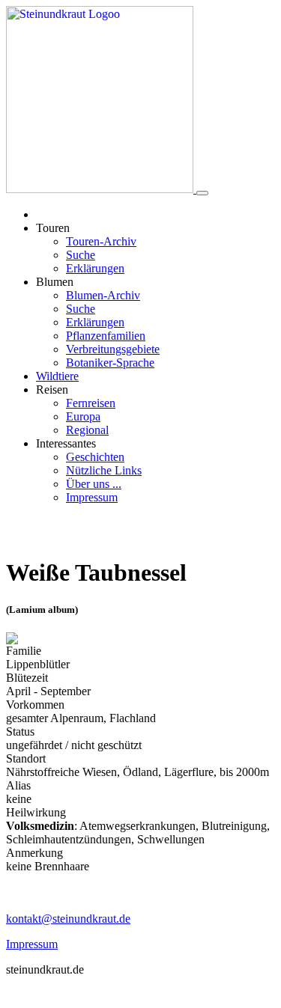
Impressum (92, 497)
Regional (87, 430)
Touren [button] (53, 228)
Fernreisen (90, 403)
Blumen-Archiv (103, 295)
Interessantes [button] (66, 443)
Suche (80, 254)
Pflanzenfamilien (105, 335)
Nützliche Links (104, 470)
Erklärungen (95, 268)
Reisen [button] (52, 389)
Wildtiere (57, 376)
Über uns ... (93, 483)
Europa (83, 416)
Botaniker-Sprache (110, 362)
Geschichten (95, 456)
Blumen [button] (54, 281)
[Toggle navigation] (202, 193)
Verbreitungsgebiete (113, 349)
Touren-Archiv (101, 241)
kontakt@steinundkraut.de (68, 918)
